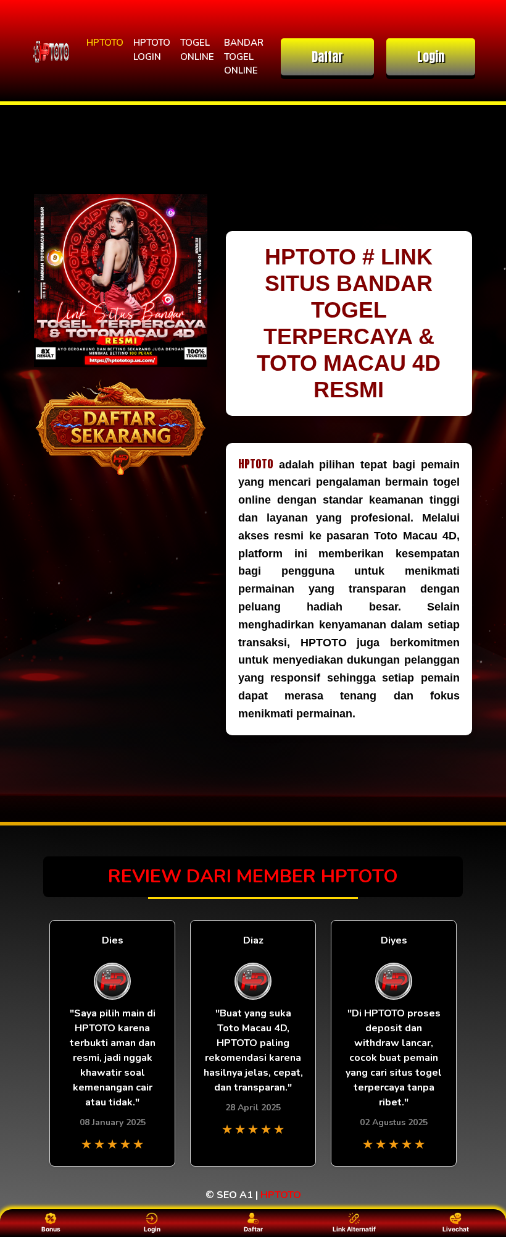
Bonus (50, 1229)
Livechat (455, 1229)
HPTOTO (104, 42)
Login (430, 56)
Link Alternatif (354, 1229)
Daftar (327, 56)
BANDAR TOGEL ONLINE (243, 56)
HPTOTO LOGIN (151, 49)
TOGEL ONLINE (197, 49)
